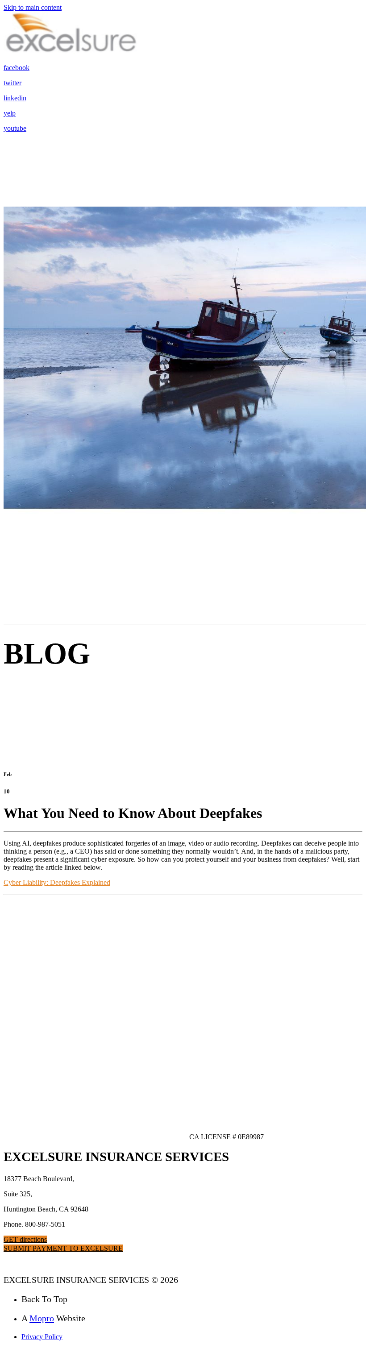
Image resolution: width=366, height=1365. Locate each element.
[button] (25, 1239)
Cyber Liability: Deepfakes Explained (57, 882)
